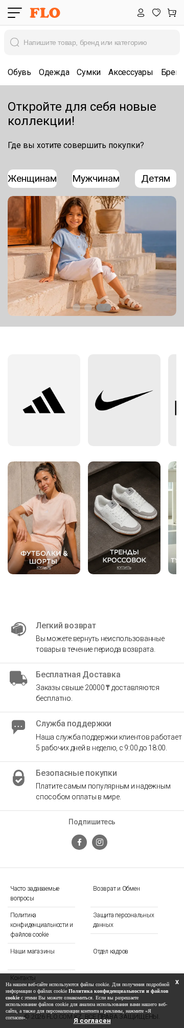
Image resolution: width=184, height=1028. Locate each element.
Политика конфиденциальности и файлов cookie (41, 925)
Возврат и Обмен (116, 888)
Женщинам (32, 178)
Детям (155, 178)
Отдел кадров (110, 951)
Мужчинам (96, 178)
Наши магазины (32, 951)
